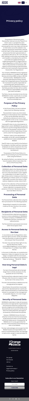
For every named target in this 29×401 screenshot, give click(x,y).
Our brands (9, 360)
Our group (9, 357)
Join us (8, 362)
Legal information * (11, 368)
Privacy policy (10, 371)
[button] (23, 2)
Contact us (9, 366)
